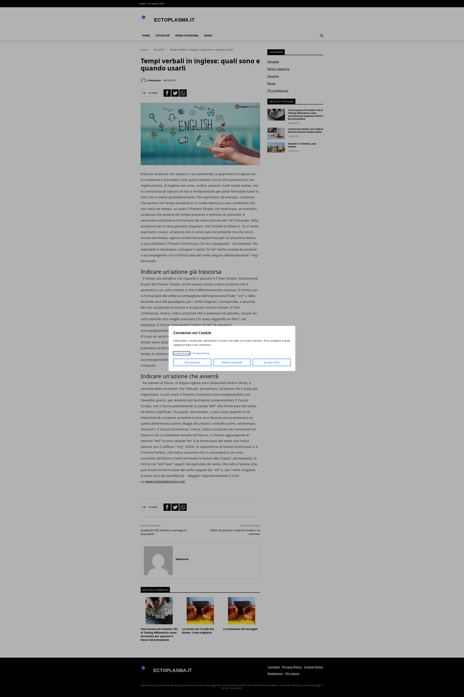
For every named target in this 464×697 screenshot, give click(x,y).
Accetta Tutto (272, 362)
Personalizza (192, 362)
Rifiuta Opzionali (232, 362)
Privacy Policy (201, 353)
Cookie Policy (181, 353)
